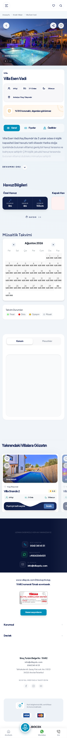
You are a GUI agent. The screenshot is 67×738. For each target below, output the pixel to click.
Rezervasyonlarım (33, 612)
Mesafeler (47, 341)
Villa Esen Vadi (31, 15)
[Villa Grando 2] (30, 469)
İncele (49, 506)
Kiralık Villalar (18, 15)
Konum (19, 341)
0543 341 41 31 (33, 665)
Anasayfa (6, 15)
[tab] (12, 128)
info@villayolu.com (33, 662)
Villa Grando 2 (12, 491)
